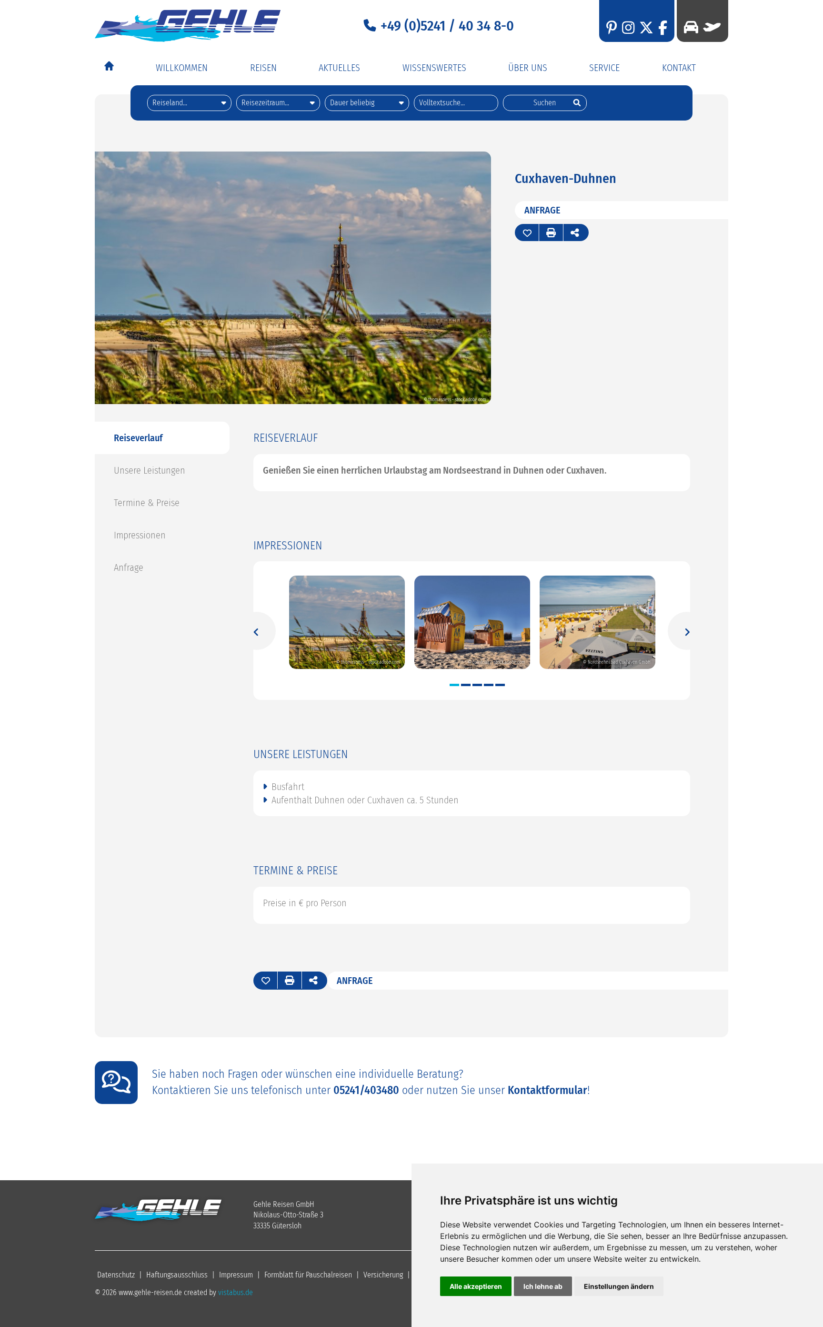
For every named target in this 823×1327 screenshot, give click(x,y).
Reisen (263, 67)
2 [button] (466, 685)
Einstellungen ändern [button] (619, 1286)
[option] (347, 623)
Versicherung (383, 1274)
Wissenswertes (434, 67)
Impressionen (140, 535)
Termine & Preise (147, 502)
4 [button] (488, 685)
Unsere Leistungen (149, 470)
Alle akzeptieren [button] (476, 1286)
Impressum (236, 1274)
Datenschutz (116, 1274)
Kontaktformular (547, 1090)
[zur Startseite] (188, 26)
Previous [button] (256, 630)
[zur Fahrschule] (691, 27)
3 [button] (477, 685)
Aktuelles (339, 67)
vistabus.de (235, 1292)
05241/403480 (366, 1090)
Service (604, 67)
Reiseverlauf (138, 438)
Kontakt (679, 67)
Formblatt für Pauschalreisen (308, 1274)
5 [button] (500, 685)
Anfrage (542, 210)
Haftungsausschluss (177, 1274)
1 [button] (454, 685)
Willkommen (182, 67)
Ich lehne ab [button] (542, 1286)
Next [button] (687, 630)
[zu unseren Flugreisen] (709, 27)
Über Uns (527, 67)
